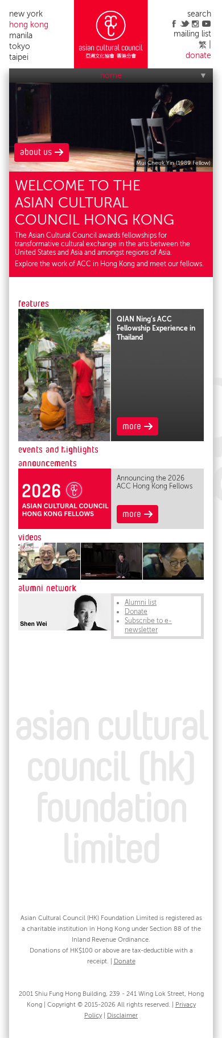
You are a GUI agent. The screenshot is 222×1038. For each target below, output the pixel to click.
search (199, 14)
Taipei (18, 57)
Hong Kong (28, 25)
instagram (195, 23)
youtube (206, 23)
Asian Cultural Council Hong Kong (111, 34)
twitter (185, 23)
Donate (136, 612)
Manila (20, 35)
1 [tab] (65, 449)
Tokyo (19, 46)
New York (26, 14)
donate (198, 55)
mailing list (192, 34)
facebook (174, 23)
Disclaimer (122, 1015)
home (111, 75)
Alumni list (141, 602)
